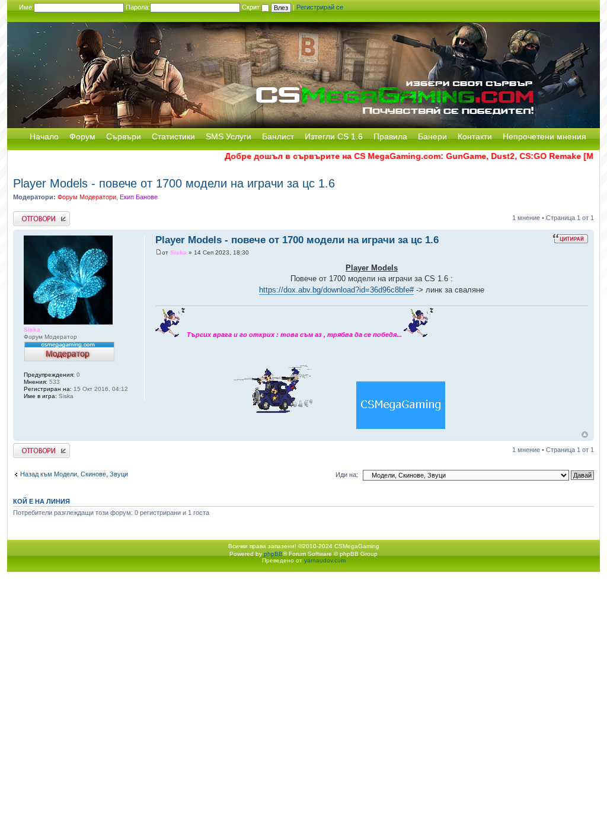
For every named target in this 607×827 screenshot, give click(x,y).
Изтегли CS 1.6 (334, 136)
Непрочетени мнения (544, 136)
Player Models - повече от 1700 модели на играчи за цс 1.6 (174, 183)
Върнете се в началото (585, 434)
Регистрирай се (319, 7)
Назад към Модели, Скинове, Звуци (74, 474)
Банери (432, 136)
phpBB (273, 554)
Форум (82, 136)
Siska (178, 252)
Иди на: (347, 474)
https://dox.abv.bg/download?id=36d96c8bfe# (336, 289)
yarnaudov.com (325, 560)
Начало (44, 136)
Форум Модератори (86, 197)
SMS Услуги (228, 136)
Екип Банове (139, 197)
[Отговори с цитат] (570, 238)
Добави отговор (36, 214)
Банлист (278, 136)
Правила (390, 136)
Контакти (475, 136)
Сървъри (123, 136)
